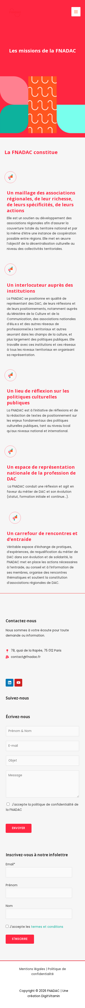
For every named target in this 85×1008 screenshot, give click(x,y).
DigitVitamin (50, 996)
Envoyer (18, 828)
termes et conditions (47, 927)
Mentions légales (32, 969)
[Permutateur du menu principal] (76, 11)
